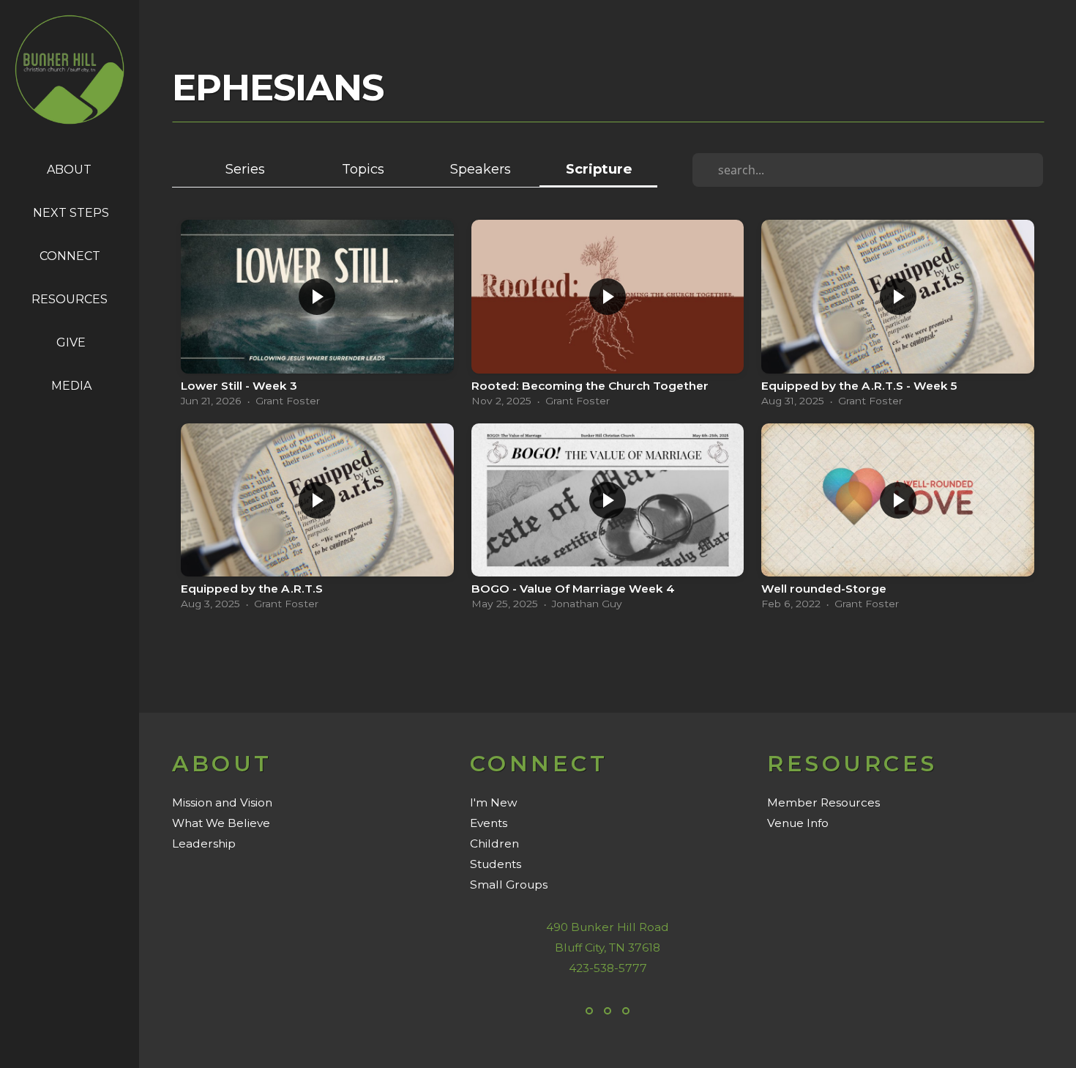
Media (71, 386)
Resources (71, 299)
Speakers (480, 168)
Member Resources (823, 802)
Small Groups (509, 884)
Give (71, 342)
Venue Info (798, 823)
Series (245, 168)
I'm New (494, 802)
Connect (71, 256)
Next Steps (71, 213)
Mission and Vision (222, 802)
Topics (363, 168)
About (70, 170)
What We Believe (221, 823)
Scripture (599, 168)
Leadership (204, 843)
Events (488, 823)
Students (495, 864)
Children (494, 843)
